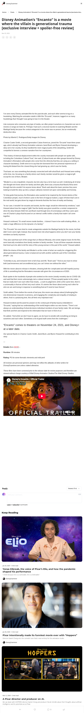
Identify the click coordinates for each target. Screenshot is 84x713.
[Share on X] (7, 37)
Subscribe (16, 505)
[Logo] (3, 3)
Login (9, 505)
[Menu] (81, 3)
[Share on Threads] (10, 37)
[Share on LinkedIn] (14, 37)
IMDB (16, 347)
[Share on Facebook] (3, 37)
